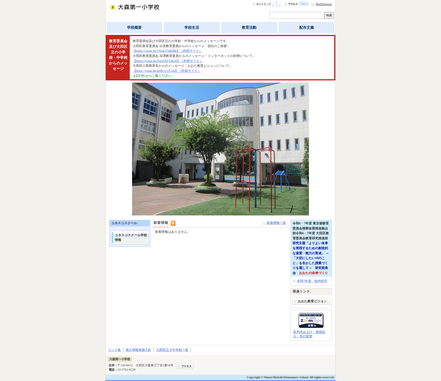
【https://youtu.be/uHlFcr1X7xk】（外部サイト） (167, 71)
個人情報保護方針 (138, 350)
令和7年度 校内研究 (312, 281)
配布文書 (306, 27)
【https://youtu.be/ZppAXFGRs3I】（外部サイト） (168, 61)
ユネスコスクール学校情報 (131, 237)
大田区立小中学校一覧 (172, 350)
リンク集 (114, 350)
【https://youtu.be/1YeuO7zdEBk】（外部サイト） (167, 51)
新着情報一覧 (276, 223)
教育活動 (249, 27)
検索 (329, 15)
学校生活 (191, 27)
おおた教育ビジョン (314, 301)
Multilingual (324, 4)
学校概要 (134, 27)
